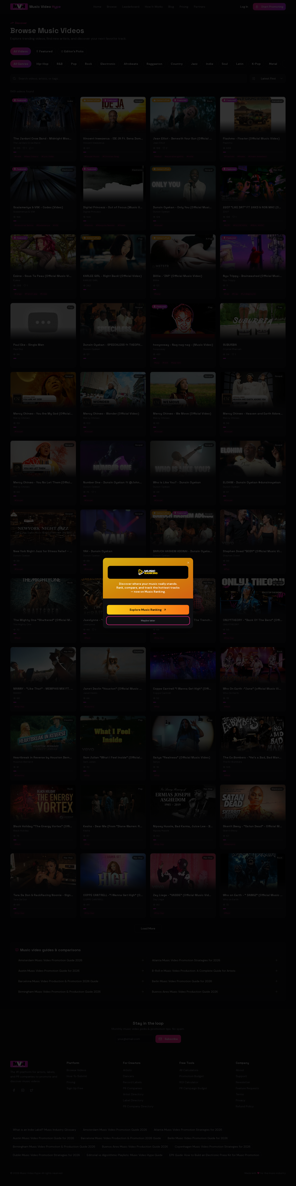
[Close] (188, 562)
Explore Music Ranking (146, 610)
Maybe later (148, 620)
